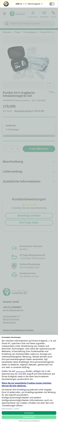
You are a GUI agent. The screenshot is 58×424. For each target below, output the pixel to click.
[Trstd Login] (53, 3)
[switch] (51, 3)
